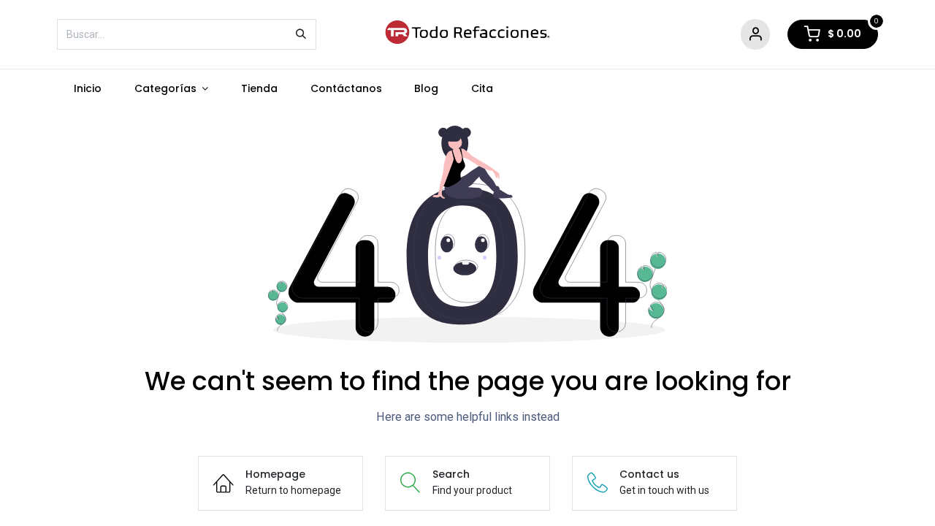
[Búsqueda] (301, 34)
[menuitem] (87, 88)
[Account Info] (755, 34)
